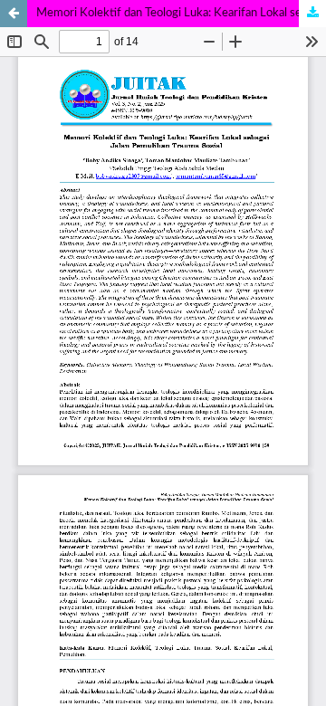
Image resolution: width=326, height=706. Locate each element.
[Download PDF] (312, 13)
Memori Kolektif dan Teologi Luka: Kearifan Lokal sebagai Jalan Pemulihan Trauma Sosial (181, 13)
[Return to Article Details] (13, 13)
